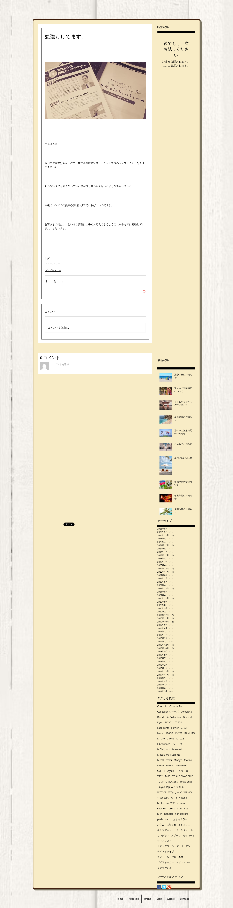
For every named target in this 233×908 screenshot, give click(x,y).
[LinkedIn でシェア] (63, 281)
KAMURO (189, 733)
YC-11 (174, 797)
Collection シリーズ (168, 711)
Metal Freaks (164, 760)
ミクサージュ (164, 867)
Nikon (160, 765)
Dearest (187, 717)
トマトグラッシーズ (168, 846)
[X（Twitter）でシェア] (54, 281)
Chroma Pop (176, 706)
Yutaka (183, 797)
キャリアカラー (165, 830)
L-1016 (170, 738)
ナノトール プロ (166, 856)
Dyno (160, 722)
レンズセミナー (52, 263)
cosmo (181, 803)
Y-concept (163, 797)
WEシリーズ (174, 792)
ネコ (180, 856)
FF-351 (168, 722)
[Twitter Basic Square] (164, 887)
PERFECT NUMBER (176, 765)
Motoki (188, 760)
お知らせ (171, 824)
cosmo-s (162, 808)
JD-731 (178, 733)
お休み (160, 824)
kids (186, 808)
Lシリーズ (177, 744)
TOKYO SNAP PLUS (182, 776)
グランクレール (184, 830)
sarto (168, 819)
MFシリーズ (163, 749)
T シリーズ (182, 770)
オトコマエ (184, 824)
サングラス (163, 835)
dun (179, 808)
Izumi (160, 733)
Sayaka (170, 770)
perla (160, 819)
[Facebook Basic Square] (159, 887)
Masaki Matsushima (168, 754)
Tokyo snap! (186, 781)
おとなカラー (180, 819)
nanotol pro (181, 813)
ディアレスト (164, 840)
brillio (160, 803)
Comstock (186, 711)
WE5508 (161, 792)
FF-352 (178, 722)
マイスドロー (183, 862)
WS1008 (188, 792)
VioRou (180, 786)
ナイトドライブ (165, 851)
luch (159, 813)
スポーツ (176, 835)
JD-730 (169, 733)
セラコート (189, 835)
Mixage (178, 760)
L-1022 (180, 738)
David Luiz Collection (169, 717)
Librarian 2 (163, 744)
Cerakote (162, 706)
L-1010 (161, 738)
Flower (175, 727)
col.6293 (170, 803)
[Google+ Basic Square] (169, 887)
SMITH (161, 770)
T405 (167, 776)
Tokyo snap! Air (165, 786)
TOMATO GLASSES (167, 781)
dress (172, 808)
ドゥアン (185, 846)
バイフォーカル (165, 862)
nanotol (168, 813)
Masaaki (177, 749)
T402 (160, 776)
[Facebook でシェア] (46, 281)
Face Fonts (163, 727)
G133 (184, 727)
